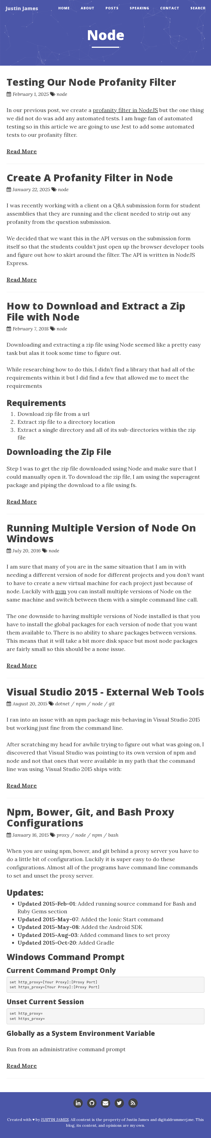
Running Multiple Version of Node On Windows (101, 533)
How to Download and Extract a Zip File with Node (96, 311)
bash (113, 835)
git (112, 703)
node (62, 94)
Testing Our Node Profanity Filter (91, 82)
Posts (112, 8)
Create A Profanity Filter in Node (90, 177)
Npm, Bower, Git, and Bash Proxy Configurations (90, 817)
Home (64, 8)
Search (198, 8)
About (88, 8)
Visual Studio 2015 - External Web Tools (105, 692)
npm (81, 703)
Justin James (21, 8)
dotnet (62, 703)
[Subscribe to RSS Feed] (132, 1102)
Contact (169, 8)
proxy (63, 835)
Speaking (139, 8)
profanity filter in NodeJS (125, 110)
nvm (60, 591)
